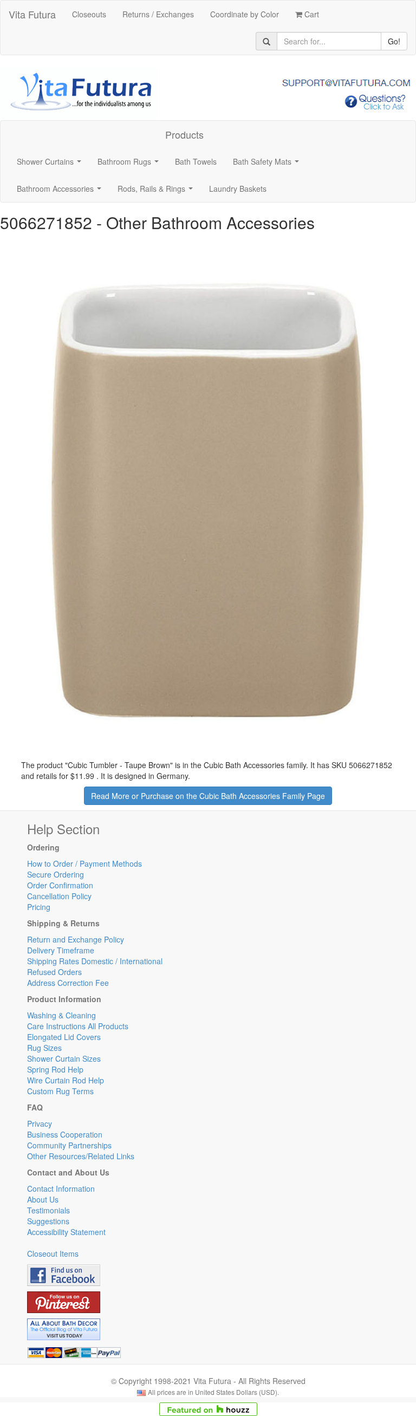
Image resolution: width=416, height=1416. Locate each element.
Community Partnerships (69, 1145)
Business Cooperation (64, 1134)
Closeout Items (53, 1253)
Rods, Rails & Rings (157, 191)
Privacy (39, 1123)
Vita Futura (32, 14)
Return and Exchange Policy (75, 939)
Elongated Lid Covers (64, 1036)
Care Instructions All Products (77, 1026)
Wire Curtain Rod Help (65, 1080)
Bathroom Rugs (130, 164)
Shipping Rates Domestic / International (94, 961)
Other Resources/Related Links (80, 1156)
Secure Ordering (55, 874)
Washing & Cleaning (61, 1015)
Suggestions (48, 1221)
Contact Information (61, 1188)
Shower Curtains (51, 164)
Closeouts (89, 14)
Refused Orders (54, 971)
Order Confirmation (60, 885)
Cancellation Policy (59, 896)
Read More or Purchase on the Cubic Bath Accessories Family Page (208, 795)
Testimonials (48, 1210)
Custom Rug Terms (60, 1091)
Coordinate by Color (244, 14)
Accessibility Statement (66, 1231)
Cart (310, 14)
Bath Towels (196, 161)
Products (184, 134)
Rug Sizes (44, 1047)
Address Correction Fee (68, 982)
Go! (394, 41)
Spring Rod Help (55, 1069)
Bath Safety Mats (268, 164)
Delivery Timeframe (60, 950)
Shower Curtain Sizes (64, 1058)
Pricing (38, 906)
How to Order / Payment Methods (84, 863)
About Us (42, 1199)
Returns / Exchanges (158, 14)
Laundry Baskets (237, 188)
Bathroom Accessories (61, 191)
